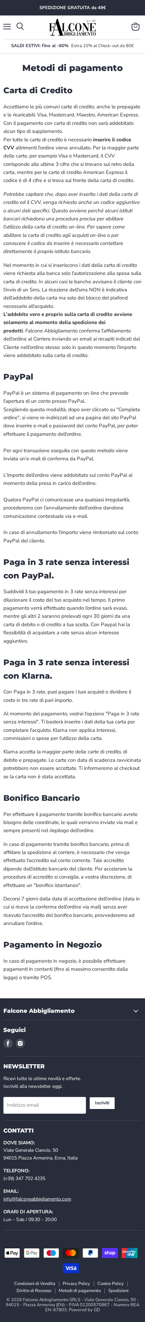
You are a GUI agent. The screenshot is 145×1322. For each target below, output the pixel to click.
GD (97, 1310)
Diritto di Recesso (34, 1291)
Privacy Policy (76, 1284)
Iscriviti (102, 1103)
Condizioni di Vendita (34, 1284)
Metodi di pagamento (80, 1291)
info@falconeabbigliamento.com (37, 1199)
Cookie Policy (110, 1284)
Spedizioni (118, 1291)
